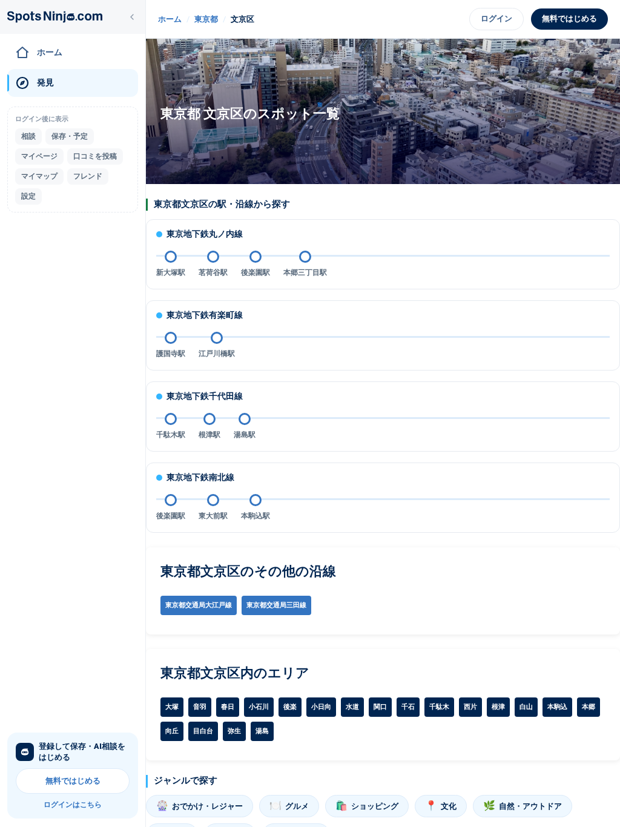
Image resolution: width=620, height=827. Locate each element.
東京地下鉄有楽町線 (205, 315)
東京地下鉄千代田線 (205, 396)
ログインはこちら (73, 804)
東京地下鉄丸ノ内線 (205, 234)
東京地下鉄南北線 (200, 477)
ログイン (496, 18)
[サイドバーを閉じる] (132, 16)
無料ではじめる (73, 780)
